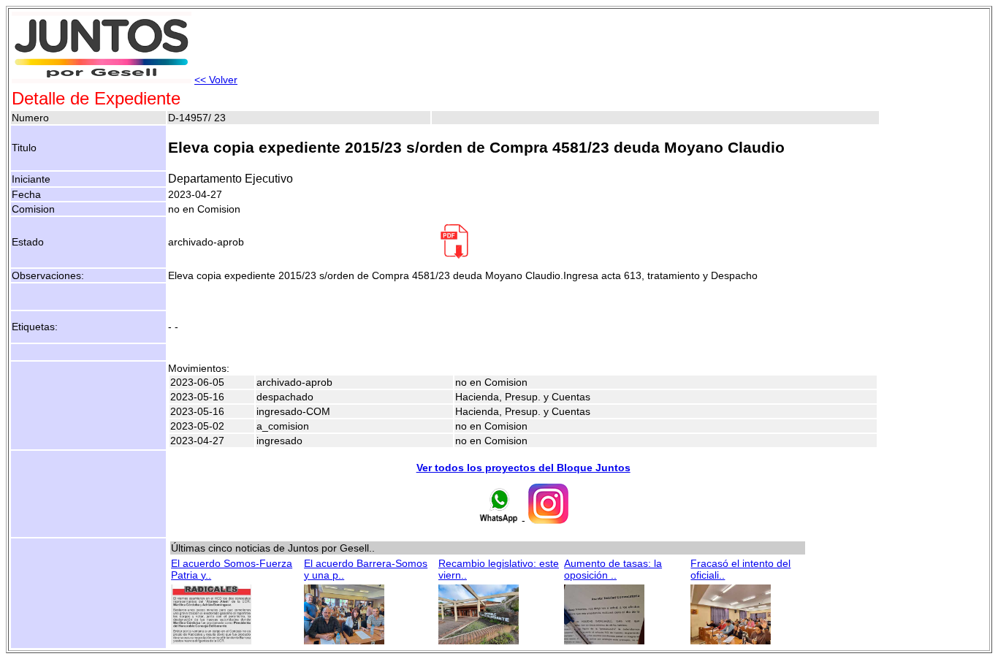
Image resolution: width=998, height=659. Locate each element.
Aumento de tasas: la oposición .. (613, 569)
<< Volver (215, 79)
